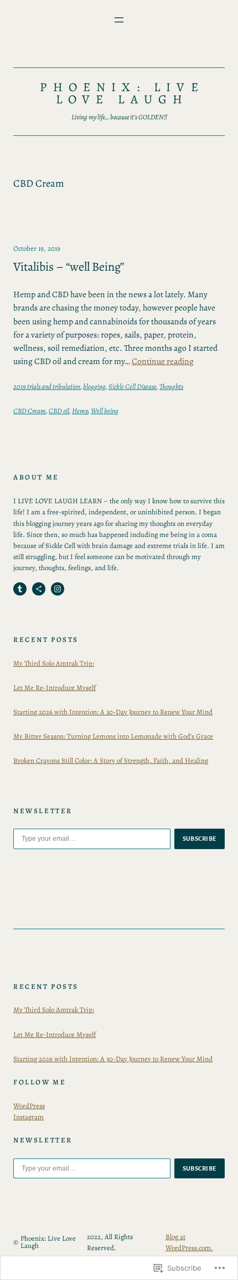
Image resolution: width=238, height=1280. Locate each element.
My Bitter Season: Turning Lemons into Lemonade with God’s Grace (113, 736)
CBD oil (59, 410)
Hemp (80, 410)
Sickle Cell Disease (132, 386)
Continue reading (163, 361)
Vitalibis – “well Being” (68, 267)
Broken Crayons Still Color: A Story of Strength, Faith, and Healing (110, 760)
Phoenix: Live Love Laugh (122, 93)
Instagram (28, 1116)
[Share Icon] (38, 589)
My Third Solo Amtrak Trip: (53, 663)
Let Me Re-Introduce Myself (54, 687)
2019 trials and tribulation (46, 386)
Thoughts (171, 386)
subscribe (200, 838)
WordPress (29, 1105)
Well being (104, 410)
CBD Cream (29, 410)
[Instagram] (57, 589)
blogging (94, 386)
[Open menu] (119, 20)
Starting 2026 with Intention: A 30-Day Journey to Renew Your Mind (113, 712)
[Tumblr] (20, 589)
